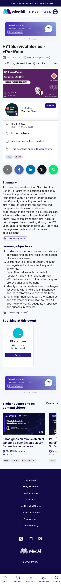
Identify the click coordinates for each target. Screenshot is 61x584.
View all (52, 403)
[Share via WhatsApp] (53, 169)
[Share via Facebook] (19, 169)
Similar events (44, 149)
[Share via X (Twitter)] (42, 169)
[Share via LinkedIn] (30, 169)
